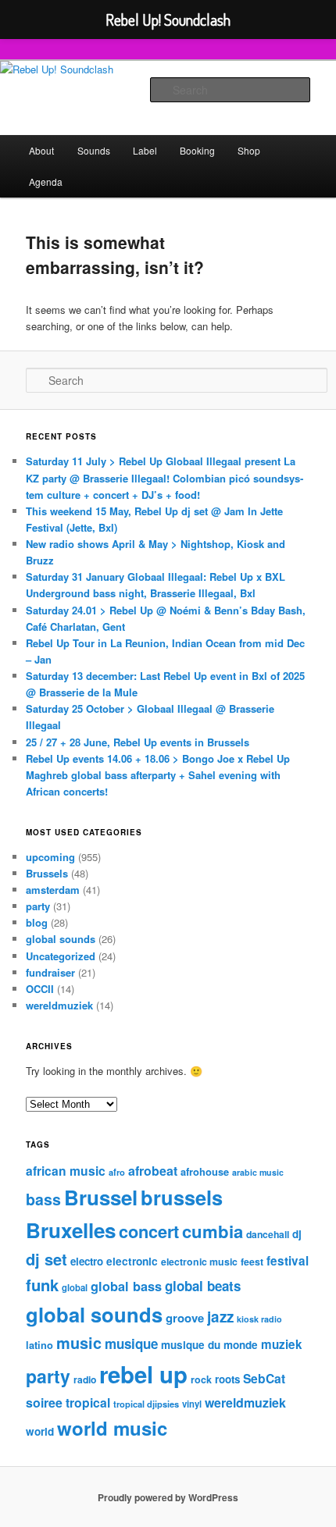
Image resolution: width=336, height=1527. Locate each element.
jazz (220, 1316)
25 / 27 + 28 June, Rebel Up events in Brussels (137, 742)
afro (117, 1172)
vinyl (192, 1403)
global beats (203, 1285)
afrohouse (205, 1171)
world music (112, 1428)
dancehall (267, 1234)
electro (86, 1261)
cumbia (212, 1231)
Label (145, 150)
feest (252, 1262)
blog (37, 922)
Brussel (101, 1197)
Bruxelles (71, 1230)
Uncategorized (60, 956)
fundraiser (50, 972)
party (38, 906)
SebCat (264, 1378)
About (41, 150)
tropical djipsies (146, 1403)
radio (84, 1379)
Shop (249, 150)
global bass (126, 1286)
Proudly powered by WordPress (168, 1497)
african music (65, 1171)
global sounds (60, 938)
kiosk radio (259, 1319)
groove (185, 1317)
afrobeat (152, 1171)
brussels (182, 1197)
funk (42, 1284)
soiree (44, 1402)
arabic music (258, 1172)
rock (201, 1379)
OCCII (40, 988)
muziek (281, 1344)
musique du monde (209, 1344)
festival (287, 1260)
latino (39, 1344)
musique (131, 1343)
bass (43, 1199)
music (79, 1343)
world (40, 1431)
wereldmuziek (59, 1005)
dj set (46, 1259)
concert (149, 1231)
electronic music (199, 1262)
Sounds (93, 150)
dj (297, 1233)
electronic (132, 1261)
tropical (88, 1402)
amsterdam (53, 889)
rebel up (143, 1374)
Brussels (47, 873)
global (75, 1287)
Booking (197, 150)
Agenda (46, 181)
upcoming (50, 856)
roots (227, 1379)
